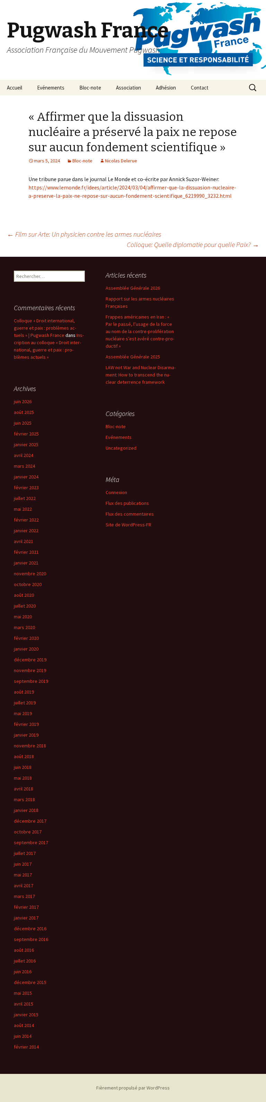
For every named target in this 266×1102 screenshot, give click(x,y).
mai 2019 (23, 713)
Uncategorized (121, 448)
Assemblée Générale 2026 (133, 288)
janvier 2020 (26, 649)
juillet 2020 (25, 606)
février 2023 (26, 487)
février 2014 (26, 1047)
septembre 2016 (31, 939)
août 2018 (24, 756)
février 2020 (26, 638)
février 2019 (26, 724)
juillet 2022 (25, 498)
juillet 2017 (25, 853)
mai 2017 (23, 875)
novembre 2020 (30, 573)
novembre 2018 (30, 746)
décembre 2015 (30, 982)
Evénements (50, 87)
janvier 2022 (26, 530)
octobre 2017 (28, 832)
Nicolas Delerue (121, 161)
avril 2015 (23, 1004)
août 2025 (24, 412)
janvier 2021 (26, 563)
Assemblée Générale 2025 (133, 357)
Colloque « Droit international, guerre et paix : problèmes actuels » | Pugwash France (45, 327)
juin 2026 (23, 401)
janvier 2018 (26, 810)
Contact (200, 87)
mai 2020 (23, 616)
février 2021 (26, 552)
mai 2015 (23, 993)
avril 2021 (23, 541)
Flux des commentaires (130, 514)
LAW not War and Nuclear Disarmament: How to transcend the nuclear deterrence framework (141, 374)
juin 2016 (23, 971)
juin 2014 (23, 1036)
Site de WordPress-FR (128, 525)
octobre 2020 (28, 584)
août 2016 (24, 950)
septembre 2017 (31, 842)
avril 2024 (23, 455)
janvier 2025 (26, 444)
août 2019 (24, 692)
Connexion (116, 492)
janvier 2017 (26, 918)
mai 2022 (23, 509)
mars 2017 (24, 896)
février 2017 (26, 907)
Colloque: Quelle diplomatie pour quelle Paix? (193, 244)
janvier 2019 (26, 735)
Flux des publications (127, 503)
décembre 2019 (30, 659)
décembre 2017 (30, 821)
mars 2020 (24, 627)
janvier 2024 (26, 477)
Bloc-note (90, 87)
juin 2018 (23, 767)
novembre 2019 (30, 670)
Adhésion (166, 87)
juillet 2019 (25, 703)
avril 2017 (23, 885)
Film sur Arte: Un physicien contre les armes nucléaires (84, 234)
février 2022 (26, 520)
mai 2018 (23, 778)
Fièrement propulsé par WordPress (133, 1088)
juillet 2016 (25, 961)
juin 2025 (23, 423)
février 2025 (26, 434)
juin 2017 (23, 864)
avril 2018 (23, 789)
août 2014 (24, 1025)
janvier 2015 (26, 1014)
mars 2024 (24, 466)
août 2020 (24, 595)
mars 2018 (24, 799)
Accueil (14, 87)
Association (128, 87)
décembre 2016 (30, 928)
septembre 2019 (31, 681)
